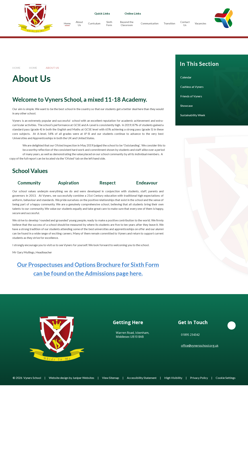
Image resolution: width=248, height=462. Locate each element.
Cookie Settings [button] (225, 377)
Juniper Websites (83, 377)
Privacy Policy (199, 377)
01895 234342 (190, 335)
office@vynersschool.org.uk (199, 346)
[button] (231, 325)
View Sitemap (110, 377)
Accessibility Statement (141, 377)
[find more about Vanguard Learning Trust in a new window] (224, 18)
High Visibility (173, 377)
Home (16, 67)
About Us (52, 67)
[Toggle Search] (179, 13)
